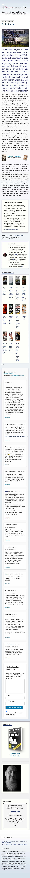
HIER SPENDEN (15, 811)
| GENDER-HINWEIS (21, 844)
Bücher (15, 254)
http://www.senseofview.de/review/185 (16, 436)
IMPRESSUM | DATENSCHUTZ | (11, 841)
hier (13, 259)
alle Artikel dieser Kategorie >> (11, 229)
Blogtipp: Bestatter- (10, 644)
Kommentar (9, 678)
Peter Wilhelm (12, 244)
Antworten (7, 417)
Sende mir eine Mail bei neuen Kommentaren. (14, 713)
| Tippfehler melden (19, 235)
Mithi (6, 491)
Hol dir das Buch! (15, 753)
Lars (6, 574)
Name (8, 695)
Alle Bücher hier (15, 756)
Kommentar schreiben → (9, 373)
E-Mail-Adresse (10, 701)
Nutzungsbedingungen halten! (18, 375)
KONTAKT (22, 841)
